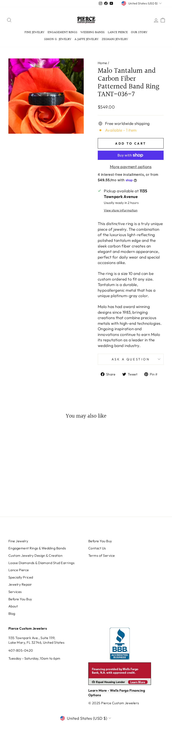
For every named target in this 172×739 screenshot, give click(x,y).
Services (15, 592)
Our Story (139, 32)
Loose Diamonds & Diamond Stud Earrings (41, 563)
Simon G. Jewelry (57, 39)
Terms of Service (101, 555)
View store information (120, 210)
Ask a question (131, 359)
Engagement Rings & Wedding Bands (37, 548)
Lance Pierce (118, 32)
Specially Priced (20, 577)
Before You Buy (20, 599)
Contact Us (97, 548)
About (13, 606)
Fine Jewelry (34, 32)
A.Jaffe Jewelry (86, 39)
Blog (11, 613)
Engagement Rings (62, 32)
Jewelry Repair (20, 584)
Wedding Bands (93, 32)
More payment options (131, 166)
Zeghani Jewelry (115, 39)
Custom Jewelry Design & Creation (35, 555)
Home (102, 63)
